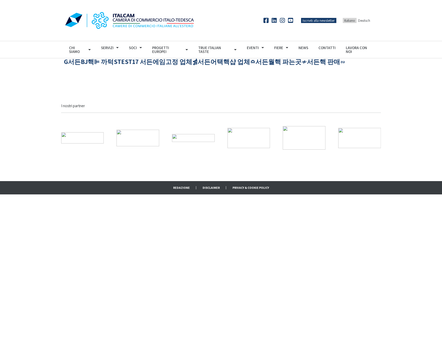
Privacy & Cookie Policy (251, 188)
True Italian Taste (209, 49)
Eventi (253, 47)
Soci (133, 47)
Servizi (107, 47)
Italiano (349, 20)
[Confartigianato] (248, 137)
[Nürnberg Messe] (138, 137)
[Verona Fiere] (82, 137)
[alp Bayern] (304, 137)
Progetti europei (160, 49)
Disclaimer (211, 188)
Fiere (278, 47)
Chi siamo (74, 49)
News (303, 47)
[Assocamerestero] (193, 137)
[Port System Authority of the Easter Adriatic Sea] (359, 137)
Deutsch (364, 20)
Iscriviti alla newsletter (319, 20)
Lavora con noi (356, 49)
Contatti (327, 47)
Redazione (181, 188)
